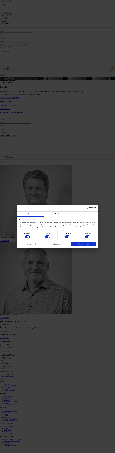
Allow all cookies (83, 244)
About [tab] (84, 214)
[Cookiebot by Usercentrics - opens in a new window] (88, 208)
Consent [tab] (30, 214)
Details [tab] (57, 214)
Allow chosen (57, 244)
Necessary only (31, 244)
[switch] (47, 236)
